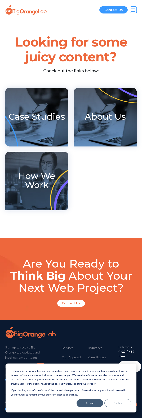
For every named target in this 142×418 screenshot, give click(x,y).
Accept (90, 403)
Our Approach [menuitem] (72, 357)
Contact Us (113, 10)
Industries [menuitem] (95, 348)
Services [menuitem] (67, 348)
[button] (133, 9)
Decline (118, 403)
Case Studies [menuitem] (97, 357)
